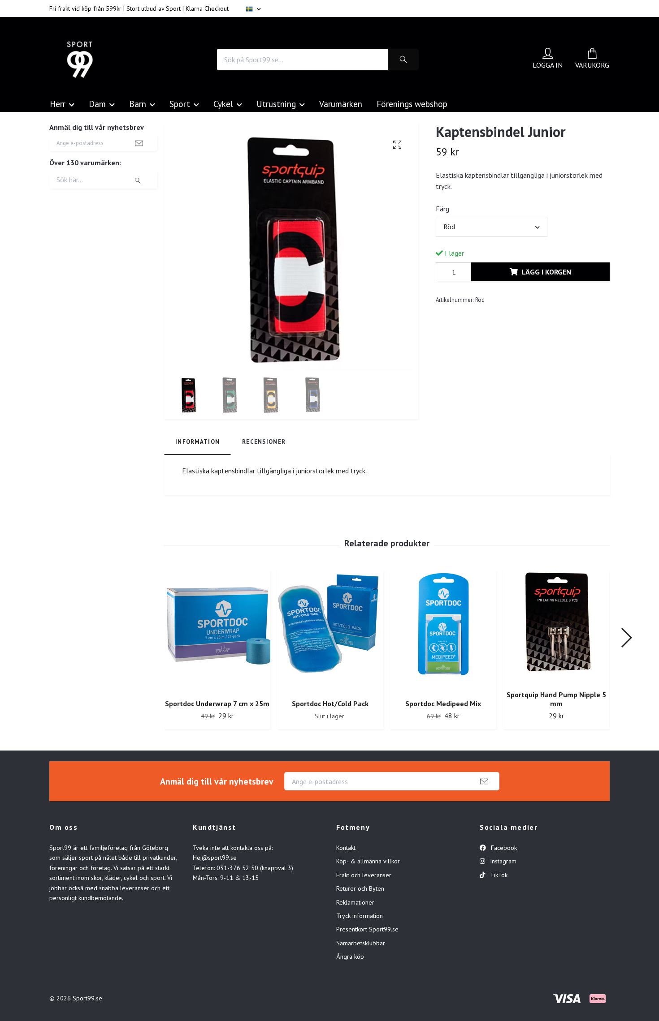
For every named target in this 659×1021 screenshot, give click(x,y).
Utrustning (276, 103)
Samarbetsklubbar (360, 943)
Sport (179, 103)
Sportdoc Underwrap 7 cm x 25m (217, 703)
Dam (97, 103)
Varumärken (340, 103)
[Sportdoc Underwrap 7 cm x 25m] (217, 631)
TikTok (497, 875)
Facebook (503, 848)
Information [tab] (197, 442)
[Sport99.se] (80, 59)
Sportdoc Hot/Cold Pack (330, 703)
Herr (57, 103)
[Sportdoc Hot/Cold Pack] (330, 631)
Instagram (502, 861)
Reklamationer (355, 902)
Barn (137, 103)
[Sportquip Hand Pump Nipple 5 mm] (556, 626)
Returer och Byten (360, 888)
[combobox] (491, 226)
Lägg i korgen (546, 271)
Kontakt (346, 848)
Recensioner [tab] (264, 442)
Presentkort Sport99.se (367, 929)
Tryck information (359, 916)
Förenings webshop (412, 103)
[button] (626, 638)
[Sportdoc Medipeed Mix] (443, 631)
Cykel (223, 103)
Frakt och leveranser (363, 875)
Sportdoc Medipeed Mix (443, 703)
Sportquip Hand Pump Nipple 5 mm (556, 699)
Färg (442, 208)
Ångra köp (350, 956)
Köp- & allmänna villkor (368, 861)
